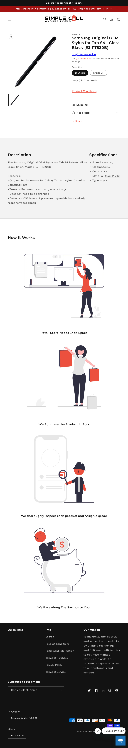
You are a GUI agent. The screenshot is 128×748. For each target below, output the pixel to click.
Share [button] (78, 121)
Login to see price (84, 54)
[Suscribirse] (60, 690)
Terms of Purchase (57, 657)
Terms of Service (56, 671)
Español (15, 735)
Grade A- (98, 72)
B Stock (80, 72)
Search (50, 636)
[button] (9, 19)
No (109, 167)
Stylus (104, 180)
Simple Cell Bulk (92, 731)
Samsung (107, 162)
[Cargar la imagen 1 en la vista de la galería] (15, 100)
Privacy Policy (54, 664)
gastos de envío (84, 58)
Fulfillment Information (60, 650)
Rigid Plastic (112, 176)
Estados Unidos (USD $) (24, 718)
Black (104, 171)
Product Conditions (84, 91)
